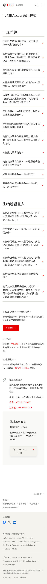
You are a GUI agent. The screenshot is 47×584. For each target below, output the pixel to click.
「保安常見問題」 (21, 368)
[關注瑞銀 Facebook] (4, 522)
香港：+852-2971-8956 (20, 402)
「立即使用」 (15, 344)
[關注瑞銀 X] (9, 522)
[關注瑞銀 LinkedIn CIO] (14, 522)
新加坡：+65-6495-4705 (20, 407)
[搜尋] (36, 5)
